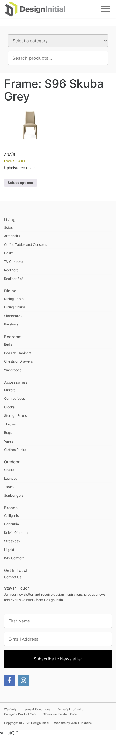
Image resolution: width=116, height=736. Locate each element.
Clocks (9, 407)
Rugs (8, 433)
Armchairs (12, 236)
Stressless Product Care (60, 714)
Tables (9, 487)
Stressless (12, 541)
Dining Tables (14, 299)
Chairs (9, 470)
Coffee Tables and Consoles (25, 245)
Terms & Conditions (36, 709)
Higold (9, 550)
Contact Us (12, 577)
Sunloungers (13, 495)
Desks (8, 253)
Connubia (11, 524)
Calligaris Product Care (20, 714)
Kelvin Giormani (16, 533)
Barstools (11, 324)
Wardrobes (12, 370)
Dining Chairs (14, 307)
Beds (8, 344)
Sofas (8, 227)
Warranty (10, 709)
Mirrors (9, 390)
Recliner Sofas (15, 279)
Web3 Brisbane (81, 723)
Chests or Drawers (18, 361)
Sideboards (13, 316)
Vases (8, 441)
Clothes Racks (15, 450)
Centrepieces (14, 398)
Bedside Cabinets (17, 353)
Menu (106, 9)
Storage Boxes (15, 416)
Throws (10, 424)
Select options (20, 182)
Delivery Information (71, 709)
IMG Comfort (14, 558)
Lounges (10, 478)
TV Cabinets (13, 262)
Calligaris (11, 516)
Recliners (11, 270)
